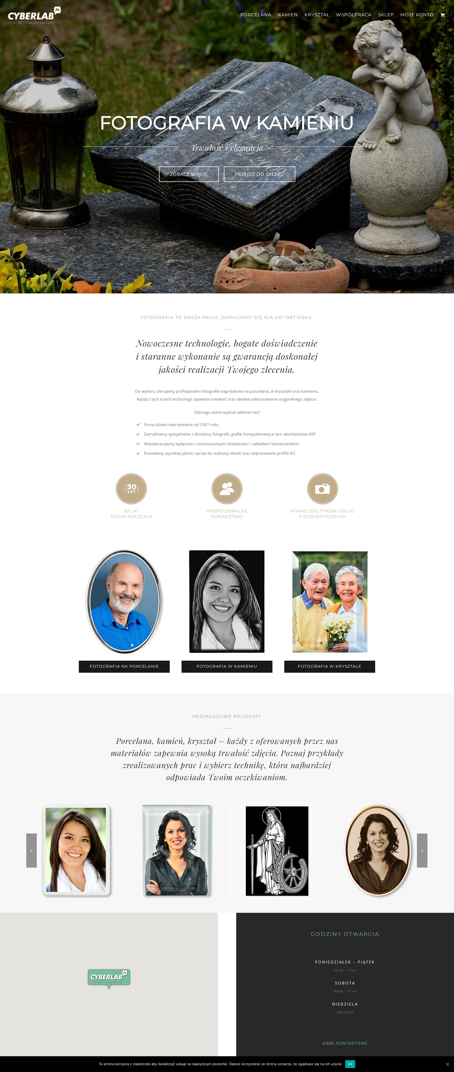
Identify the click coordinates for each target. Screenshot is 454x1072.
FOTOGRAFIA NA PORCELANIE (124, 666)
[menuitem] (259, 15)
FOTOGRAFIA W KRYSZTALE (329, 666)
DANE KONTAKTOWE (345, 1043)
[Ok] (447, 1064)
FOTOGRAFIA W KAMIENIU (227, 666)
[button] (109, 978)
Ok (350, 1064)
